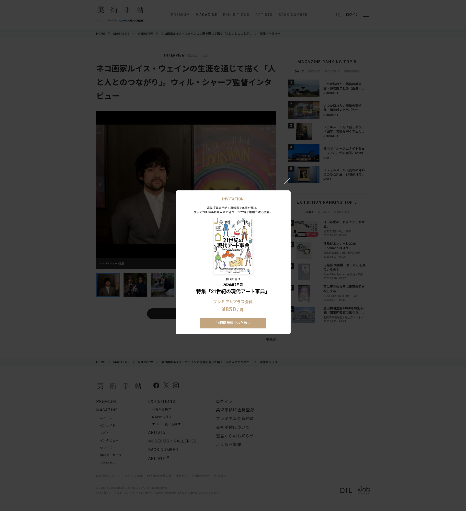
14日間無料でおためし (233, 323)
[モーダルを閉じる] (287, 181)
